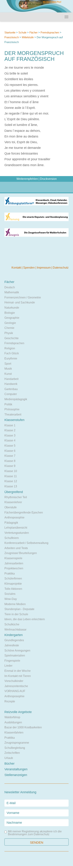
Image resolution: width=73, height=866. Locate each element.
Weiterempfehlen (27, 178)
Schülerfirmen (13, 578)
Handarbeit (11, 378)
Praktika (9, 573)
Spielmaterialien (14, 655)
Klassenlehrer (13, 502)
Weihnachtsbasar (15, 629)
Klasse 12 (10, 481)
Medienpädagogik (15, 399)
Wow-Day (10, 598)
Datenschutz (61, 267)
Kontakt (17, 267)
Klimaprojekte (13, 583)
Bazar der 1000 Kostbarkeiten (23, 727)
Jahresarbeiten (13, 563)
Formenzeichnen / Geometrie (22, 297)
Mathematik (11, 292)
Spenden (29, 267)
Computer (10, 394)
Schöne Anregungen (17, 650)
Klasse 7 (9, 455)
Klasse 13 (10, 486)
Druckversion (48, 178)
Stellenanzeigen (15, 775)
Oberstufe (10, 507)
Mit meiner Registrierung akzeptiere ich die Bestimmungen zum (35, 833)
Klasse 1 (9, 425)
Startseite (9, 32)
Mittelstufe (28, 37)
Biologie (9, 312)
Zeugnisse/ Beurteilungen (20, 553)
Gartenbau (11, 389)
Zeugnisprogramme (16, 742)
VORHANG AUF (14, 691)
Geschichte (11, 338)
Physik (8, 333)
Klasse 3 (9, 435)
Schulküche (11, 624)
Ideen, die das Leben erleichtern (24, 619)
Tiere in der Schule (16, 614)
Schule (22, 32)
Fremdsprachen (50, 32)
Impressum (44, 267)
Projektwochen (13, 568)
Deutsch (9, 287)
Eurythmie (10, 358)
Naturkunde (11, 307)
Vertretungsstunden (16, 532)
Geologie (10, 322)
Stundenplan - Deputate (19, 609)
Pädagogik (11, 522)
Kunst (8, 373)
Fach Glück (11, 353)
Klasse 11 (10, 476)
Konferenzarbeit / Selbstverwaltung (26, 542)
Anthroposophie (14, 517)
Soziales (9, 593)
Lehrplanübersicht (15, 527)
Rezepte (9, 701)
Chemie (9, 327)
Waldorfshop (12, 717)
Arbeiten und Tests (16, 548)
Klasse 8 (9, 460)
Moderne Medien (15, 604)
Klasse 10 (10, 471)
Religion (9, 348)
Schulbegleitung (14, 747)
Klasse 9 (9, 465)
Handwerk (10, 383)
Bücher (9, 763)
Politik (8, 404)
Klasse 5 (9, 445)
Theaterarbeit (12, 414)
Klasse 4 (9, 440)
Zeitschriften (12, 752)
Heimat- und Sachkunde (19, 302)
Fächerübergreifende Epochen (23, 512)
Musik (8, 368)
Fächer (33, 32)
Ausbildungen (13, 722)
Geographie (11, 317)
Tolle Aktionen (13, 588)
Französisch (11, 37)
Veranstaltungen (15, 769)
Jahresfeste (11, 645)
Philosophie (11, 409)
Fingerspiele (12, 660)
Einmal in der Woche (17, 670)
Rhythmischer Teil (15, 497)
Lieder (8, 665)
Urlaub (8, 757)
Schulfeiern (11, 537)
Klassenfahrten (13, 732)
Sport (7, 363)
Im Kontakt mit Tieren (17, 675)
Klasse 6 (9, 450)
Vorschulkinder (13, 680)
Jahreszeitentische (16, 686)
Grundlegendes (14, 640)
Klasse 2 (9, 430)
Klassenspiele (13, 558)
